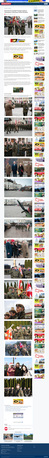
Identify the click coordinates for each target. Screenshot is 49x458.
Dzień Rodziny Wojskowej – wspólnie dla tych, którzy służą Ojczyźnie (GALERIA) (15, 409)
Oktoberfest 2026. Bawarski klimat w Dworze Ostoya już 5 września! (41, 50)
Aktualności (9, 8)
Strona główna (6, 8)
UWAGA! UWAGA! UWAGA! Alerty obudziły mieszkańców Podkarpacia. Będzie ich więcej (16, 407)
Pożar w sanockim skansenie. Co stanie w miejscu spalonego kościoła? (41, 18)
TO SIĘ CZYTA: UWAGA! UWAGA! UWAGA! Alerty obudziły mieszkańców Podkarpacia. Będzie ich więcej (18, 406)
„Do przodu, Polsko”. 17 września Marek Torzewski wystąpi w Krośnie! (41, 47)
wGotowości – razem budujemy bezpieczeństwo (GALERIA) (12, 408)
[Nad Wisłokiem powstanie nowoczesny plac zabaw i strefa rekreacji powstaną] (28, 437)
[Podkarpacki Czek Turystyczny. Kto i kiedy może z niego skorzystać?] (35, 41)
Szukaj (47, 3)
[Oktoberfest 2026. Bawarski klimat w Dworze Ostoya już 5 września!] (35, 50)
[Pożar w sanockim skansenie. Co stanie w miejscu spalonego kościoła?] (35, 18)
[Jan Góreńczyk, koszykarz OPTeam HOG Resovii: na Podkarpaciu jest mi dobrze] (8, 437)
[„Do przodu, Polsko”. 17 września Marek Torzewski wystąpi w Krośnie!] (35, 47)
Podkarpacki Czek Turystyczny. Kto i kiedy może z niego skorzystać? (41, 41)
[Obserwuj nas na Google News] (22, 422)
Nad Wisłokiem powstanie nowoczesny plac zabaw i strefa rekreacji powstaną (41, 15)
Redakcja (9, 427)
